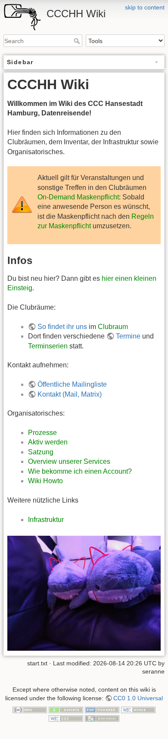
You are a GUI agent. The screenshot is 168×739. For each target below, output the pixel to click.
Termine (128, 336)
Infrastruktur (46, 519)
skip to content (145, 7)
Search (78, 41)
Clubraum (113, 326)
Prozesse (42, 432)
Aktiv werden (48, 442)
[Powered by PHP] (102, 709)
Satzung (40, 452)
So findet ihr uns (62, 326)
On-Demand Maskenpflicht (78, 197)
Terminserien (48, 346)
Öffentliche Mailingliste (72, 384)
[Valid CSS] (66, 717)
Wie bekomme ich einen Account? (80, 471)
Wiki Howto (45, 480)
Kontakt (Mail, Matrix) (69, 394)
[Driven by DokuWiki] (102, 717)
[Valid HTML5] (138, 709)
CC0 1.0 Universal (138, 698)
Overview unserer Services (69, 461)
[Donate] (66, 709)
